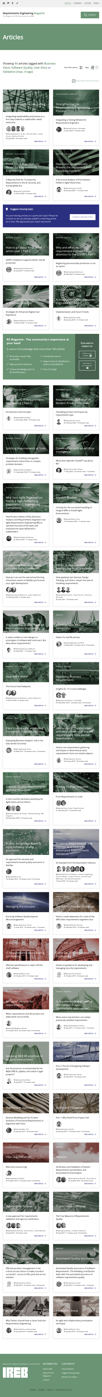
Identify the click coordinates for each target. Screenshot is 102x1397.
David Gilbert (68, 700)
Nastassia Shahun (27, 321)
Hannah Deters (32, 134)
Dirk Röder (78, 700)
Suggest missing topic (82, 217)
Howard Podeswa (27, 537)
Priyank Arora (26, 749)
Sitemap (33, 1390)
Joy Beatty (67, 1231)
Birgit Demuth (79, 808)
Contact (46, 1380)
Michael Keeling (34, 813)
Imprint (41, 1390)
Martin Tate (25, 974)
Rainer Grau (75, 519)
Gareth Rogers (26, 470)
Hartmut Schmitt (18, 136)
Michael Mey (75, 318)
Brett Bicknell (81, 1178)
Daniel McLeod (39, 1231)
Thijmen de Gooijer (20, 813)
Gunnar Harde (76, 188)
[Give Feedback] (8, 3)
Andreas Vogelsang (85, 874)
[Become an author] (17, 3)
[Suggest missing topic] (13, 3)
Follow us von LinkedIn (87, 354)
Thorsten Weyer (62, 876)
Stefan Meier (26, 1080)
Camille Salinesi (77, 469)
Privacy (50, 1390)
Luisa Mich (80, 643)
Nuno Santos (75, 421)
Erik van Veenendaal (28, 1329)
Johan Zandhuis (18, 1178)
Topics (92, 15)
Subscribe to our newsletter (87, 364)
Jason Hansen (76, 759)
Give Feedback (68, 1369)
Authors (87, 3)
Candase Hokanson (79, 1231)
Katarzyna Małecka (28, 649)
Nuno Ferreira (79, 595)
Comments (78, 3)
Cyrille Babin (25, 191)
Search (96, 3)
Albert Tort (17, 877)
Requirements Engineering (24, 14)
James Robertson (34, 595)
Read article (39, 141)
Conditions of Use (63, 1390)
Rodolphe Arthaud (19, 1028)
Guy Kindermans (27, 268)
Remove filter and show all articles (87, 81)
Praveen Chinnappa (78, 128)
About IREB (47, 1369)
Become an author (69, 1377)
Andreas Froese (75, 876)
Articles (68, 3)
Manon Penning (76, 925)
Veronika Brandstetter (73, 879)
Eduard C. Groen (19, 134)
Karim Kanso (91, 1178)
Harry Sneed (68, 808)
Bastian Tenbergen (70, 874)
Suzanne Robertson (20, 595)
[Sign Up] (4, 3)
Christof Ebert (76, 974)
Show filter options (71, 67)
